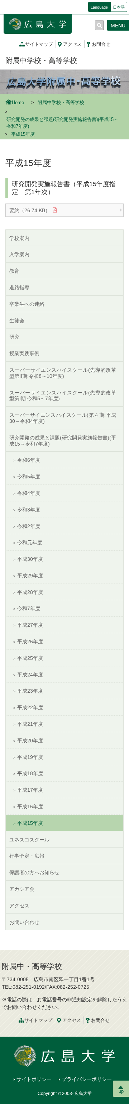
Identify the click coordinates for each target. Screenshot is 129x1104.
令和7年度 (28, 608)
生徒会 (16, 320)
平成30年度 (30, 559)
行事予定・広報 (26, 856)
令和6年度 (28, 460)
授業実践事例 (24, 353)
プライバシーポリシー (87, 1079)
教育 (14, 271)
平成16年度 (30, 806)
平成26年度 (30, 641)
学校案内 (19, 238)
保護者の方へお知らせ (34, 872)
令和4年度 (28, 493)
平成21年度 (30, 724)
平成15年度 (30, 823)
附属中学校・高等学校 (41, 60)
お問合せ (101, 44)
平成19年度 (30, 757)
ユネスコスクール (29, 839)
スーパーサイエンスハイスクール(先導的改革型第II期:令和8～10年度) (62, 373)
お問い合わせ (24, 922)
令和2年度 (28, 526)
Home (18, 102)
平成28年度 (30, 592)
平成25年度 (30, 658)
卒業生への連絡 (26, 304)
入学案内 (19, 254)
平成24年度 (30, 675)
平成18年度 (30, 773)
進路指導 (19, 287)
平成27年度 (30, 625)
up (121, 1091)
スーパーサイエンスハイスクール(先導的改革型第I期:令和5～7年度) (62, 396)
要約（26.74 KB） (29, 210)
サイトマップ (39, 44)
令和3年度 (28, 510)
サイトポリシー (34, 1079)
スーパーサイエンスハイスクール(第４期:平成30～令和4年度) (62, 418)
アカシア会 (21, 889)
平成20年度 (30, 740)
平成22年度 (30, 707)
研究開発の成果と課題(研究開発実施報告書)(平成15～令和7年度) (62, 123)
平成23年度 (30, 691)
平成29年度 (30, 575)
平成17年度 (30, 790)
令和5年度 (28, 476)
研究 (14, 337)
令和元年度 (29, 542)
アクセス (72, 44)
